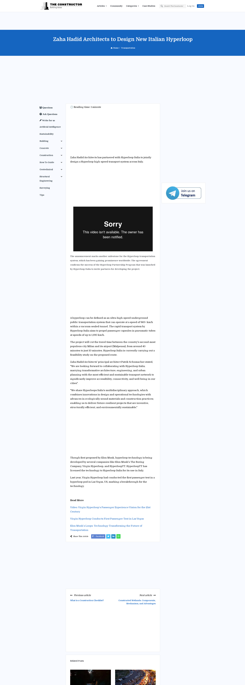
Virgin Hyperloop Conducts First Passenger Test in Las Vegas (107, 518)
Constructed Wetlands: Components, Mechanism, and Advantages (137, 602)
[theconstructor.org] (54, 6)
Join (200, 6)
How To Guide (47, 162)
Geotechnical (46, 169)
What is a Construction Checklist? (87, 600)
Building (44, 141)
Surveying (45, 188)
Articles (101, 6)
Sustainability (46, 134)
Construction (46, 155)
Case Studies (148, 6)
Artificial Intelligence (50, 127)
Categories (131, 6)
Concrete (44, 148)
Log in (191, 6)
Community (116, 6)
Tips (42, 195)
